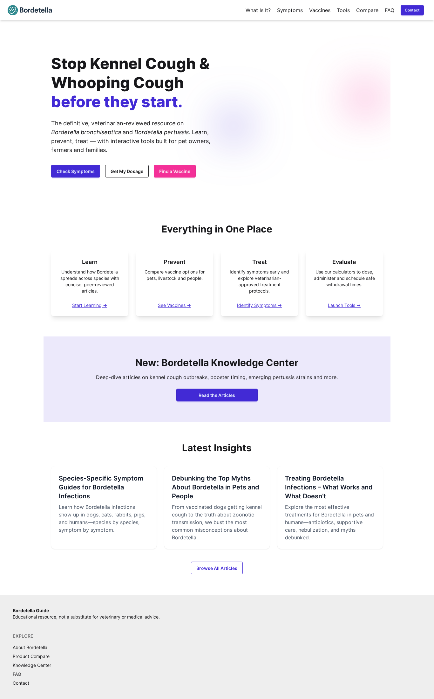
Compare (367, 10)
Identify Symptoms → (259, 305)
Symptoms (290, 10)
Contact (412, 10)
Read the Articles (217, 395)
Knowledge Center (32, 665)
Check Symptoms (76, 171)
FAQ (389, 10)
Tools (343, 10)
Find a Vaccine (174, 171)
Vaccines (319, 10)
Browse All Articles (216, 568)
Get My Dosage (127, 171)
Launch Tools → (344, 305)
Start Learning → (89, 305)
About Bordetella (30, 647)
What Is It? (258, 10)
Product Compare (31, 656)
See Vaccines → (174, 305)
